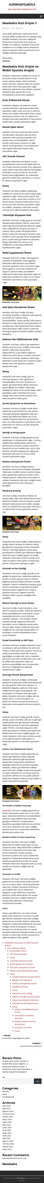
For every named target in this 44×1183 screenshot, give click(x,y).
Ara (3, 1077)
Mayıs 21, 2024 (9, 28)
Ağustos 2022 (7, 1141)
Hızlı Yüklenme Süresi (16, 948)
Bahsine (5, 1091)
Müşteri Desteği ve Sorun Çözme (26, 997)
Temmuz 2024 (8, 1114)
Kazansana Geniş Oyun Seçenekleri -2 (17, 1069)
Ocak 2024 (6, 1130)
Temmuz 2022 (8, 1144)
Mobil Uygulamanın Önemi (21, 964)
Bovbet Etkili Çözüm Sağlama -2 (15, 1064)
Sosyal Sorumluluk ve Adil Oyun (25, 1000)
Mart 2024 (6, 1125)
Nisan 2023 (6, 1133)
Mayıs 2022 (6, 1149)
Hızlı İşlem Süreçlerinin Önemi (22, 967)
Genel (4, 1094)
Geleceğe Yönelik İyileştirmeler (25, 1003)
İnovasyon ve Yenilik (23, 1027)
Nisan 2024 (6, 1122)
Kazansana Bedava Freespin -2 (14, 1066)
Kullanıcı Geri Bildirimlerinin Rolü (24, 971)
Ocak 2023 (6, 1135)
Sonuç (12, 957)
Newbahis (9, 1164)
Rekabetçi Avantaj (20, 987)
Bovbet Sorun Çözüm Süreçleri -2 (15, 1061)
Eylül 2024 (6, 1108)
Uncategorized (8, 1097)
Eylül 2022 (6, 1138)
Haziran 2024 (7, 1116)
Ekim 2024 (6, 1106)
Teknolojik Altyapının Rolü (21, 961)
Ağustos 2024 (7, 1111)
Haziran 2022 (7, 1146)
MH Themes (21, 1178)
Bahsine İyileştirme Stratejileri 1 (14, 1072)
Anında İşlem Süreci (18, 951)
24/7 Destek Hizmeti (18, 954)
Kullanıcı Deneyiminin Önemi (24, 983)
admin (20, 28)
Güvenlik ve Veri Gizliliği (22, 993)
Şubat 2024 (6, 1127)
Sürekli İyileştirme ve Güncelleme (26, 977)
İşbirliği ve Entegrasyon (22, 980)
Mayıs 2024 (6, 1119)
